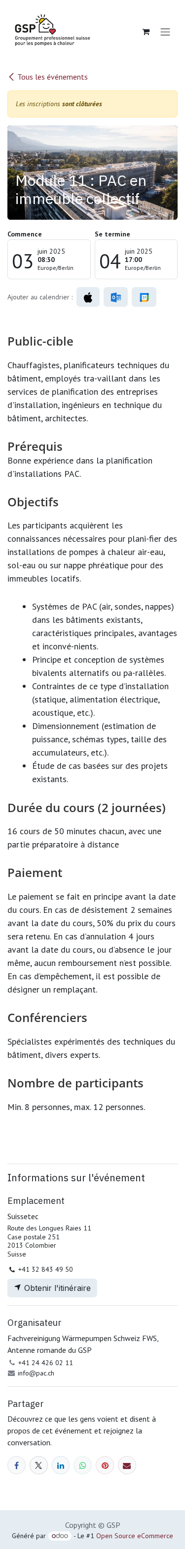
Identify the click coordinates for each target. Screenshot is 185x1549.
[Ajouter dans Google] (144, 297)
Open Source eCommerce (134, 1535)
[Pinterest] (105, 1465)
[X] (39, 1465)
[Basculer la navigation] (165, 31)
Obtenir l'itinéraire (56, 1288)
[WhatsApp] (83, 1465)
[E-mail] (127, 1465)
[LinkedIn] (61, 1465)
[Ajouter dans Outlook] (116, 297)
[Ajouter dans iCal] (88, 297)
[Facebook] (16, 1465)
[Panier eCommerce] (145, 31)
